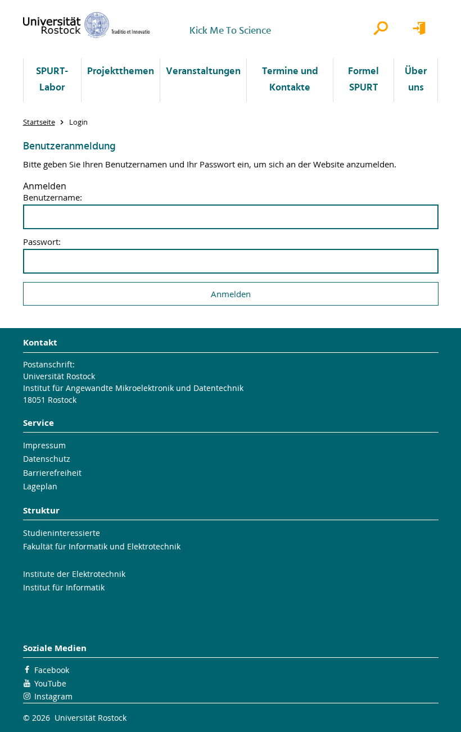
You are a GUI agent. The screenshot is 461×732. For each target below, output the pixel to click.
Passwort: (42, 242)
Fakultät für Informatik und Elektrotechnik (101, 546)
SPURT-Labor (52, 79)
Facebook (51, 670)
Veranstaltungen (203, 71)
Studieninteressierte (61, 533)
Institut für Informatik (64, 587)
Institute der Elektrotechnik (74, 574)
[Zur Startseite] (86, 25)
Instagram (53, 696)
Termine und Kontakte (290, 79)
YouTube (50, 683)
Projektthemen (120, 71)
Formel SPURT (363, 79)
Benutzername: (52, 197)
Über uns (416, 79)
